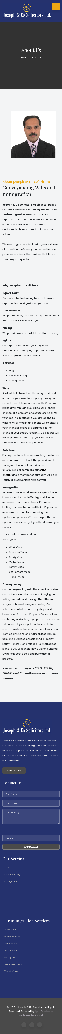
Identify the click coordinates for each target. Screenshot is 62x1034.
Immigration (11, 881)
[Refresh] (12, 830)
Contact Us (14, 770)
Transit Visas (11, 971)
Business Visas (12, 936)
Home (24, 57)
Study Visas (10, 943)
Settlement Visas (13, 964)
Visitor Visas (10, 950)
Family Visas (11, 957)
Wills (6, 867)
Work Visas (10, 929)
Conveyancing (12, 874)
